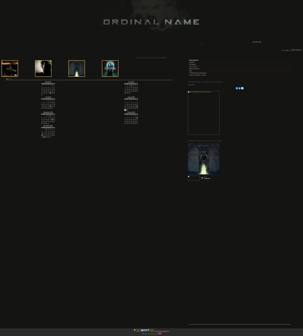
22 (137, 106)
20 (42, 135)
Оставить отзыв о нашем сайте (162, 331)
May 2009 (48, 82)
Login (260, 41)
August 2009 (131, 97)
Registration (255, 41)
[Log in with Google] (242, 88)
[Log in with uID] (237, 88)
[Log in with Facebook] (239, 88)
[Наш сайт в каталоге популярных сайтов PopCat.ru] (137, 331)
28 (50, 93)
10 (137, 117)
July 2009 (48, 97)
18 (52, 119)
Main (7, 78)
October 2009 (131, 112)
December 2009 (48, 125)
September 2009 (48, 112)
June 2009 (131, 82)
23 (50, 106)
